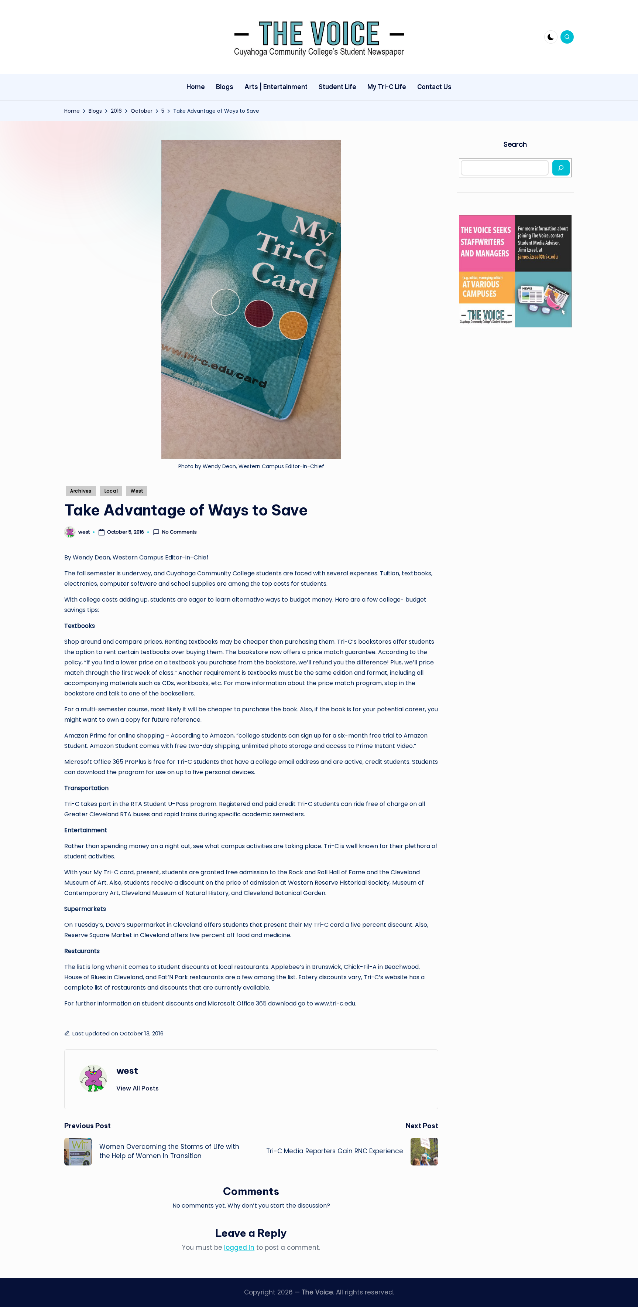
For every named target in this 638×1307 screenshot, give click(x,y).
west (127, 1070)
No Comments (179, 532)
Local (111, 491)
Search (515, 144)
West (137, 491)
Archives (81, 491)
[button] (137, 1088)
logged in (239, 1247)
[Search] (561, 168)
